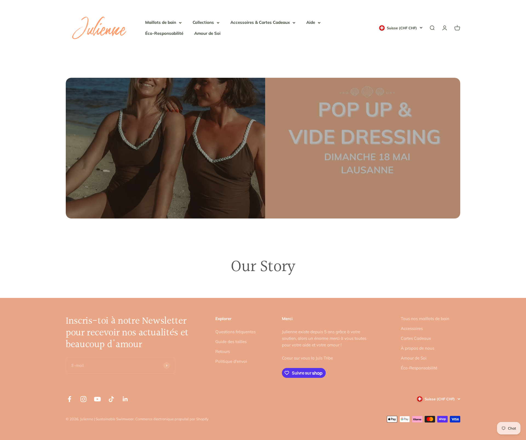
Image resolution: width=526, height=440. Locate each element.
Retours (222, 351)
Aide (310, 22)
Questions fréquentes (235, 331)
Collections (203, 22)
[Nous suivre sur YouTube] (97, 399)
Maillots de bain (160, 22)
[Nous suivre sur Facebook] (69, 399)
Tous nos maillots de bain (425, 318)
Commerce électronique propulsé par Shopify (171, 419)
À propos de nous (417, 348)
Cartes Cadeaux (416, 338)
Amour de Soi (207, 33)
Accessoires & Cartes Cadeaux (260, 22)
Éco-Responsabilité (164, 33)
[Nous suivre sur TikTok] (111, 399)
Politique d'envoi (231, 361)
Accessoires (412, 328)
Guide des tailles (231, 341)
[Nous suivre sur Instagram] (83, 399)
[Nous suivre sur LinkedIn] (125, 399)
